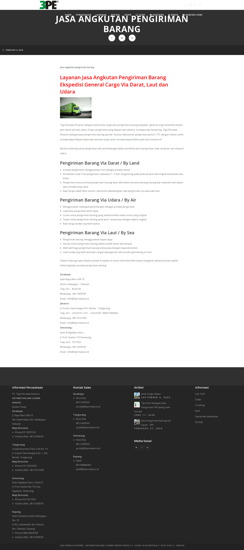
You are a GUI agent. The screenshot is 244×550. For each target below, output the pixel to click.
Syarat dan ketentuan (206, 416)
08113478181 (37, 436)
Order (198, 399)
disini (86, 139)
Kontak (199, 422)
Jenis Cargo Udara (150, 393)
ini (160, 139)
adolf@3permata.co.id (87, 469)
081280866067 (83, 465)
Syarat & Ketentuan (145, 545)
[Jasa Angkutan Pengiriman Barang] (111, 38)
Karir (197, 410)
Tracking (200, 405)
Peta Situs (166, 545)
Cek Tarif (200, 393)
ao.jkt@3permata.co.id (87, 427)
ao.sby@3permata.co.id (88, 406)
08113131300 (37, 470)
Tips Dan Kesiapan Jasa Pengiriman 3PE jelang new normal (152, 407)
